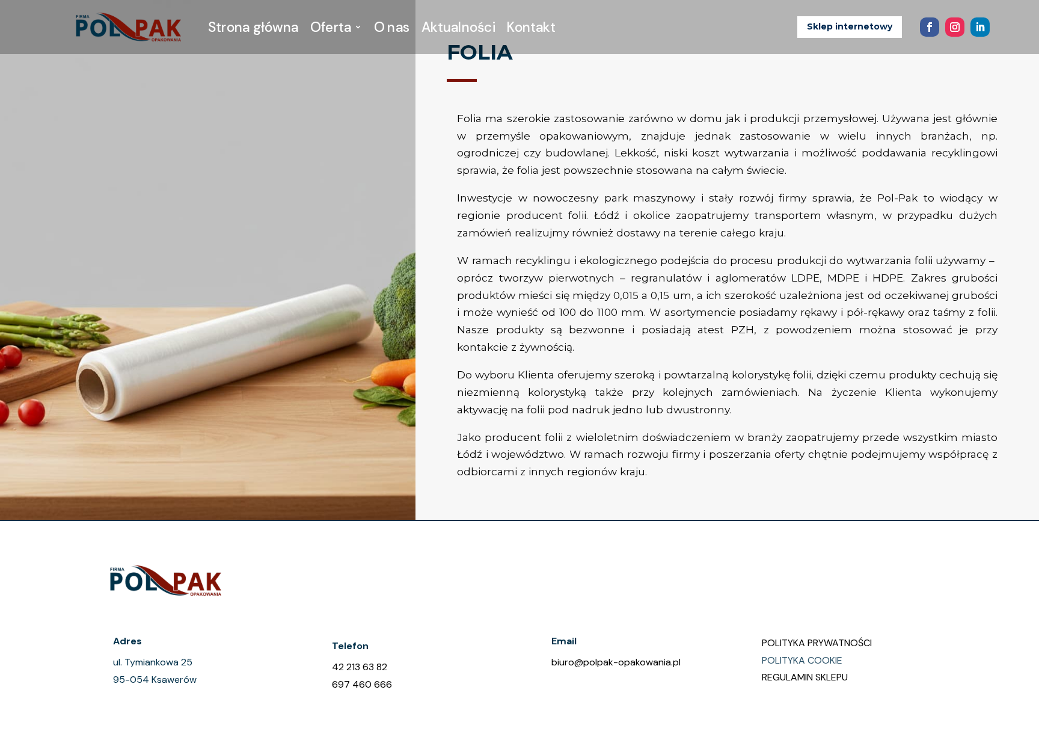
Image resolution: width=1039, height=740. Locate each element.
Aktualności (458, 27)
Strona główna (253, 27)
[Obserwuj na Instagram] (954, 27)
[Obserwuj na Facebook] (929, 27)
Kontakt (531, 27)
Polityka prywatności (817, 643)
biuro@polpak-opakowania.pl (616, 662)
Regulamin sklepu (805, 677)
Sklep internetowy (849, 26)
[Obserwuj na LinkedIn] (980, 27)
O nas (392, 27)
